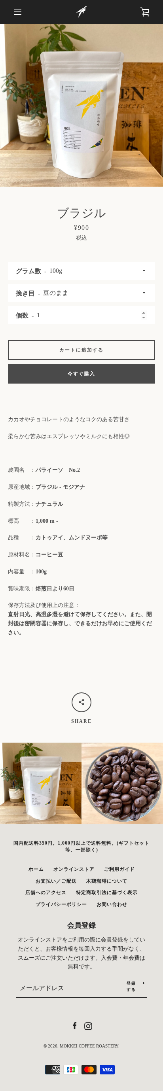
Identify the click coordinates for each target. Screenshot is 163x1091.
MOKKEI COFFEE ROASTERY (89, 1046)
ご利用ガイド (119, 869)
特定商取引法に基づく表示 (107, 892)
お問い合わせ (112, 904)
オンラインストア (74, 869)
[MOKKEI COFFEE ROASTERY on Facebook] (75, 1026)
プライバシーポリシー (61, 904)
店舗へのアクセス (45, 892)
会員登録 (81, 925)
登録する (131, 986)
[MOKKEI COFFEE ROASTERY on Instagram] (88, 1026)
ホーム (36, 869)
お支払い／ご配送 (56, 881)
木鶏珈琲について (106, 881)
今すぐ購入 (81, 373)
